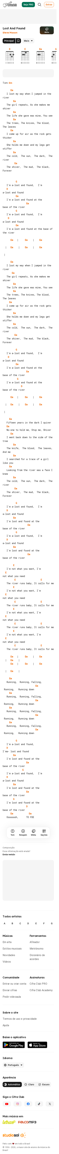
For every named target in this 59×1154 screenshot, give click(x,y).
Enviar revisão (9, 884)
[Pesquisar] (39, 4)
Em (10, 83)
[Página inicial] (10, 4)
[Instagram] (17, 1133)
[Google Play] (14, 1074)
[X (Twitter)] (50, 1133)
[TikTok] (39, 1133)
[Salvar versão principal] (18, 40)
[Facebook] (28, 1133)
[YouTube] (7, 1133)
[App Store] (37, 1074)
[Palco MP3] (27, 1151)
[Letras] (9, 1151)
